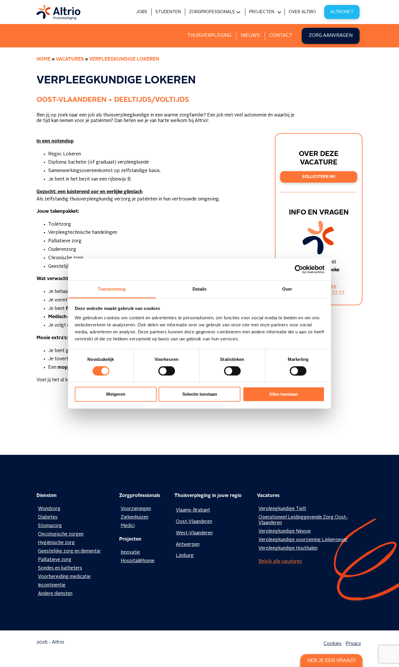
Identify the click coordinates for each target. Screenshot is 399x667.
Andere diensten (55, 593)
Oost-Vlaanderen (194, 521)
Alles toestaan (283, 394)
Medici (128, 526)
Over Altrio (302, 12)
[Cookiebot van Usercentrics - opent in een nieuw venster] (299, 269)
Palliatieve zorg (54, 560)
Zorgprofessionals (212, 12)
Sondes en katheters (60, 568)
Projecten (261, 12)
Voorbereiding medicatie (64, 577)
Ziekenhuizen (134, 517)
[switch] (166, 370)
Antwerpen (188, 544)
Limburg (185, 555)
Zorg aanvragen (331, 35)
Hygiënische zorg (56, 543)
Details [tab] (199, 289)
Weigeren (115, 394)
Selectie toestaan (199, 394)
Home (44, 59)
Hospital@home (138, 561)
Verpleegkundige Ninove (285, 531)
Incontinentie (51, 585)
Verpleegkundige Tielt (282, 509)
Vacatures (70, 59)
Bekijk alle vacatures (280, 561)
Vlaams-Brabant (193, 510)
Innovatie (130, 552)
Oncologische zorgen (61, 534)
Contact (280, 35)
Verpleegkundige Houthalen (288, 548)
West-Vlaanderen (194, 533)
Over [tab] (287, 289)
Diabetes (48, 517)
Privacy (353, 644)
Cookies (332, 644)
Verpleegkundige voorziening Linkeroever (303, 540)
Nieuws (250, 35)
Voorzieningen (136, 509)
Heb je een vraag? (331, 660)
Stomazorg (50, 526)
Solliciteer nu (318, 177)
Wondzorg (49, 509)
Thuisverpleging (209, 35)
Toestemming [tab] (112, 289)
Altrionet (341, 12)
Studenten (168, 12)
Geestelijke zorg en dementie (69, 551)
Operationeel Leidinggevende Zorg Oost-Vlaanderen (303, 520)
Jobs (141, 12)
